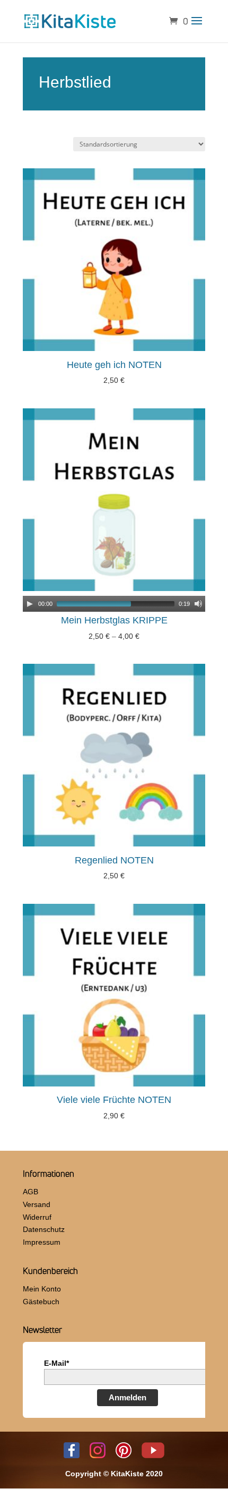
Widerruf (37, 1217)
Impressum (41, 1242)
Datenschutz (44, 1229)
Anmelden (127, 1397)
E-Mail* (56, 1363)
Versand (36, 1204)
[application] (114, 604)
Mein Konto (42, 1289)
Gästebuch (41, 1301)
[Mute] (198, 604)
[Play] (29, 604)
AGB (30, 1191)
